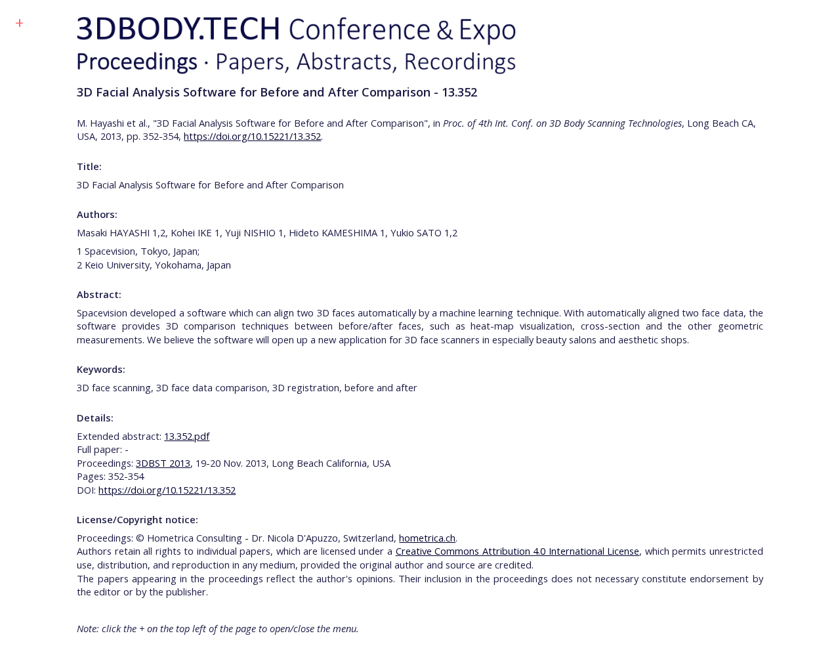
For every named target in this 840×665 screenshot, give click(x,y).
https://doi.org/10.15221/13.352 (252, 135)
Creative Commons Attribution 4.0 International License (518, 550)
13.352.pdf (186, 435)
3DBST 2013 (163, 462)
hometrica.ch (427, 537)
